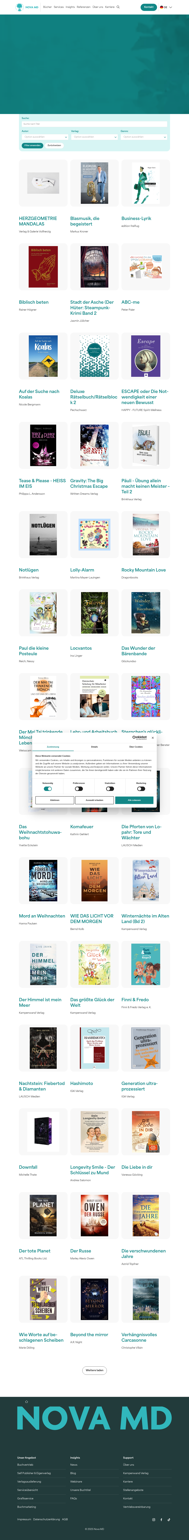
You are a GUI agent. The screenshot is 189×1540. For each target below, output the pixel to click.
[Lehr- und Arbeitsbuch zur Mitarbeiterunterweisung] (94, 696)
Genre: (124, 131)
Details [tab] (94, 747)
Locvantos (81, 649)
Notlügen (29, 570)
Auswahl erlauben (94, 800)
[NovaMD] (28, 1402)
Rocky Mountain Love (143, 570)
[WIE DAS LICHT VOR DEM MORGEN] (94, 880)
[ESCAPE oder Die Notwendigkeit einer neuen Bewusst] (145, 356)
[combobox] (45, 137)
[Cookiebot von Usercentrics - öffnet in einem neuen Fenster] (134, 738)
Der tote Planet (35, 1251)
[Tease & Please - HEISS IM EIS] (43, 445)
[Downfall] (43, 1131)
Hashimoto (81, 1084)
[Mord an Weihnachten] (43, 880)
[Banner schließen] (153, 738)
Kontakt (148, 7)
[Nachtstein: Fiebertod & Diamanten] (43, 1048)
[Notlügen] (43, 534)
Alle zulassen (134, 800)
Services (59, 7)
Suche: (25, 118)
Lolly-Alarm (82, 570)
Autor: (25, 131)
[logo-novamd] (28, 7)
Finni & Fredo (135, 1000)
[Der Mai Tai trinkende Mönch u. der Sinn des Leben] (43, 696)
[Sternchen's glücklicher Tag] (145, 696)
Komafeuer (81, 827)
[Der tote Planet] (43, 1215)
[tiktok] (169, 1519)
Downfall (28, 1168)
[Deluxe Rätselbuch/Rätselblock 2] (94, 356)
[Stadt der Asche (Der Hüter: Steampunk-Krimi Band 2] (94, 266)
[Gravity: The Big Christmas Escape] (94, 445)
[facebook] (161, 1519)
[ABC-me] (145, 266)
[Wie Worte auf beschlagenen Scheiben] (43, 1299)
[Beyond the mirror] (94, 1299)
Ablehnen (54, 800)
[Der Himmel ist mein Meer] (43, 964)
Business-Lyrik (136, 219)
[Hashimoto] (94, 1048)
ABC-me (130, 303)
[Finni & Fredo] (145, 964)
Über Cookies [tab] (136, 747)
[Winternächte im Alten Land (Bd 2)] (145, 880)
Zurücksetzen (54, 146)
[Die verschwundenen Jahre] (145, 1215)
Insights (70, 7)
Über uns (98, 7)
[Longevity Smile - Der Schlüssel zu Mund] (94, 1131)
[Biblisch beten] (43, 266)
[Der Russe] (94, 1215)
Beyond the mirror (89, 1335)
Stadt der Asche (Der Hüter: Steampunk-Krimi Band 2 (92, 308)
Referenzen (83, 7)
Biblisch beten (34, 303)
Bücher (47, 7)
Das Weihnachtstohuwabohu (40, 832)
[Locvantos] (94, 612)
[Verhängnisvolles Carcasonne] (145, 1299)
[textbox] (45, 137)
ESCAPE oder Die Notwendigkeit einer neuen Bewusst (145, 397)
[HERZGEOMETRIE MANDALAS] (43, 183)
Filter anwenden (32, 146)
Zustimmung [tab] (53, 747)
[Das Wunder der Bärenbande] (145, 612)
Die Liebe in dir (136, 1168)
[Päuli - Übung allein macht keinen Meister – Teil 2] (145, 445)
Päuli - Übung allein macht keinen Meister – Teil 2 (145, 486)
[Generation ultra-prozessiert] (145, 1048)
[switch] (79, 789)
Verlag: (75, 131)
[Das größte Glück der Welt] (94, 964)
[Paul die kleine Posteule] (43, 612)
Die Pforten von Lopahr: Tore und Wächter (141, 832)
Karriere (110, 7)
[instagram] (153, 1519)
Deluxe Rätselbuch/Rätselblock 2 (93, 397)
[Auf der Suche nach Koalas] (43, 356)
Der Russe (80, 1251)
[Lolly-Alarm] (94, 534)
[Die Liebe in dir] (145, 1131)
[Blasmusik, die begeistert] (94, 183)
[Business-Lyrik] (145, 183)
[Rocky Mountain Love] (145, 534)
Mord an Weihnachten (42, 916)
